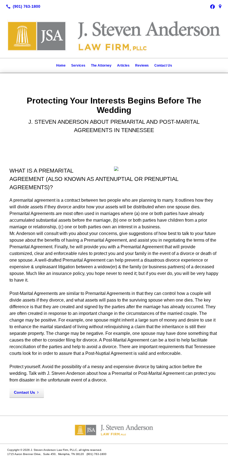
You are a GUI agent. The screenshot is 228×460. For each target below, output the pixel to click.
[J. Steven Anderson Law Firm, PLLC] (114, 430)
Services (78, 65)
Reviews (142, 65)
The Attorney (101, 65)
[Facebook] (212, 6)
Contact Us (163, 65)
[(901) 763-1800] (22, 6)
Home (61, 65)
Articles (123, 65)
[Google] (220, 6)
